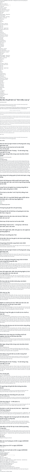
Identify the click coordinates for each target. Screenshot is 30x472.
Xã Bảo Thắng (5, 170)
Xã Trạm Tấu (13, 162)
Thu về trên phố (4, 149)
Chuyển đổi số (3, 40)
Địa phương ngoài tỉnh (4, 161)
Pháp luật (2, 32)
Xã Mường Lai (14, 166)
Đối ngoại (2, 12)
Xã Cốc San (11, 169)
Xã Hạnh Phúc (19, 162)
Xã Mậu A (5, 165)
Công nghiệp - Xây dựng (4, 16)
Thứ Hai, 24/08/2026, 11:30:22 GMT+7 (6, 0)
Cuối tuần (2, 46)
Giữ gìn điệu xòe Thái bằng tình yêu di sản (12, 395)
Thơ (0, 70)
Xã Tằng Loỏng (11, 170)
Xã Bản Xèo (22, 171)
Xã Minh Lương (27, 172)
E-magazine (2, 90)
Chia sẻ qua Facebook (4, 104)
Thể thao (1, 37)
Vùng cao (2, 44)
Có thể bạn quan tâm (5, 204)
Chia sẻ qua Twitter (12, 104)
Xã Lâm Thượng (19, 165)
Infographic (2, 93)
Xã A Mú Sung (5, 171)
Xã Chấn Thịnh (26, 163)
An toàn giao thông (4, 36)
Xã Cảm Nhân (20, 166)
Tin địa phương (3, 159)
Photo (1, 89)
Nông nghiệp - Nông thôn (5, 14)
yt (1, 2)
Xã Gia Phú (16, 170)
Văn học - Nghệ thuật (4, 28)
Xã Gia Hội (4, 163)
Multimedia (2, 87)
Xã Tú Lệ (9, 162)
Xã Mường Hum (22, 170)
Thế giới (1, 38)
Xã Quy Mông (6, 169)
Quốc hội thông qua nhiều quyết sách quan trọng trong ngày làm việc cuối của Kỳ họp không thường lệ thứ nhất (15, 182)
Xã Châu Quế (14, 164)
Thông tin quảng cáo (4, 94)
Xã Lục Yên (24, 165)
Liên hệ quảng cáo (24, 0)
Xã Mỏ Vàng (13, 165)
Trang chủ (2, 6)
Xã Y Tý (1, 171)
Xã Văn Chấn (13, 163)
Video (1, 88)
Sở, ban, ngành (12, 161)
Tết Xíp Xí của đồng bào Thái (8, 235)
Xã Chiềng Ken (21, 172)
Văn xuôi (1, 69)
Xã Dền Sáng (27, 170)
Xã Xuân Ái (9, 165)
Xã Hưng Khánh (20, 167)
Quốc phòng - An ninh (4, 11)
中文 (3, 1)
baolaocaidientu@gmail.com (8, 463)
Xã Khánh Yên (5, 172)
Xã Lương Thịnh (26, 167)
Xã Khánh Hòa (4, 166)
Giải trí (1, 30)
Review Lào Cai (3, 41)
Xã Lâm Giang (20, 164)
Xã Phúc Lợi (9, 166)
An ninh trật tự (3, 33)
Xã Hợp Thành (16, 169)
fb (0, 2)
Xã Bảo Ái (10, 167)
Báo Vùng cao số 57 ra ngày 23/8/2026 (11, 445)
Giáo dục (1, 21)
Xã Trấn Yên (14, 167)
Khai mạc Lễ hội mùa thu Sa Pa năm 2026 (12, 147)
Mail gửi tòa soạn (17, 0)
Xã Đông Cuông (26, 164)
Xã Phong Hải (22, 169)
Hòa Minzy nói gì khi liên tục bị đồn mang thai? (13, 354)
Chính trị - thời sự (3, 7)
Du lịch (1, 31)
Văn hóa (1, 27)
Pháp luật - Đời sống (4, 35)
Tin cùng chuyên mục (5, 239)
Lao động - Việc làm (4, 23)
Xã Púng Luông (5, 162)
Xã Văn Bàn (10, 172)
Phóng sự (2, 39)
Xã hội (1, 20)
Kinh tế (1, 13)
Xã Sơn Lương (8, 163)
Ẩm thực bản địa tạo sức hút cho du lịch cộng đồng (15, 325)
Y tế (0, 22)
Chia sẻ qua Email (23, 104)
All (0, 47)
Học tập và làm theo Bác (5, 9)
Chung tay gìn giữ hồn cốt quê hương (11, 208)
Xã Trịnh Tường (11, 171)
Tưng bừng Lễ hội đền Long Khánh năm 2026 (13, 243)
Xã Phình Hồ (24, 162)
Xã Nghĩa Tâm (3, 164)
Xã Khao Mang (21, 161)
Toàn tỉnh (17, 161)
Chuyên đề (2, 95)
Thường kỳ (2, 45)
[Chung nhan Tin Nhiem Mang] (6, 471)
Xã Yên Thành (25, 166)
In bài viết (18, 104)
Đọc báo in (2, 42)
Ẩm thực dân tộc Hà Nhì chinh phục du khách (13, 281)
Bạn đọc (1, 25)
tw (3, 456)
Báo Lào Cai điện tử (4, 3)
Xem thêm (2, 435)
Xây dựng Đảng (3, 8)
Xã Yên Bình (5, 167)
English (1, 1)
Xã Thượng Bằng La (20, 163)
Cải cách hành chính (4, 24)
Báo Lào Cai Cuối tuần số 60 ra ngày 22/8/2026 (13, 450)
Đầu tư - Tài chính (3, 17)
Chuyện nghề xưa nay (4, 29)
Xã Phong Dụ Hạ (9, 164)
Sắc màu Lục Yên (5, 292)
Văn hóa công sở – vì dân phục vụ (10, 401)
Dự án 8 (1, 96)
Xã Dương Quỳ (15, 172)
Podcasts (2, 91)
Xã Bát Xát (26, 171)
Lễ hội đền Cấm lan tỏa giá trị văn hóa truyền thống (15, 238)
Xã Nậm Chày (17, 171)
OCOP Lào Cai (2, 15)
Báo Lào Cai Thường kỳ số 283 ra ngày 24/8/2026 (14, 441)
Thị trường (2, 19)
